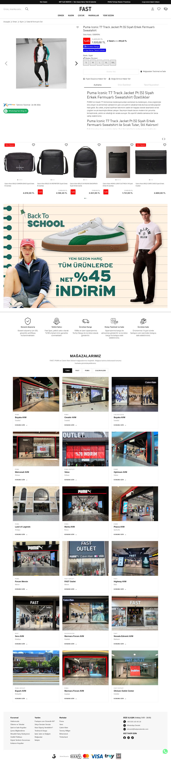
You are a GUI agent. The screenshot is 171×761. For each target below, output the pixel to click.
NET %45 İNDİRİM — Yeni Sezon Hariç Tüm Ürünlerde (49, 2)
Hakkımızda (14, 721)
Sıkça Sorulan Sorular (43, 724)
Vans (61, 724)
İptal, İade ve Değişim (43, 734)
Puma (61, 721)
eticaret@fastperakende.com (137, 729)
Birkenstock (63, 734)
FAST (77, 370)
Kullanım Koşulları (17, 743)
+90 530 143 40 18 (134, 722)
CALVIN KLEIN (100, 370)
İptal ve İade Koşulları (18, 727)
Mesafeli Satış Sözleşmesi (20, 734)
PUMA (145, 2)
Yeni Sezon (15, 2)
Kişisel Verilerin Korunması (20, 740)
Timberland (63, 737)
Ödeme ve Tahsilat (17, 724)
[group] (41, 63)
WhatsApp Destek (133, 725)
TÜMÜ (67, 370)
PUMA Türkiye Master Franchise (90, 2)
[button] (76, 63)
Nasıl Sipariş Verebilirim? (44, 727)
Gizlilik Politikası (16, 737)
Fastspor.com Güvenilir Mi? (45, 721)
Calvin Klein (163, 2)
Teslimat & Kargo (41, 731)
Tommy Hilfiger (64, 731)
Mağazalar (38, 737)
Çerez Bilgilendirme (17, 731)
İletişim (37, 740)
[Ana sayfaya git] (85, 9)
